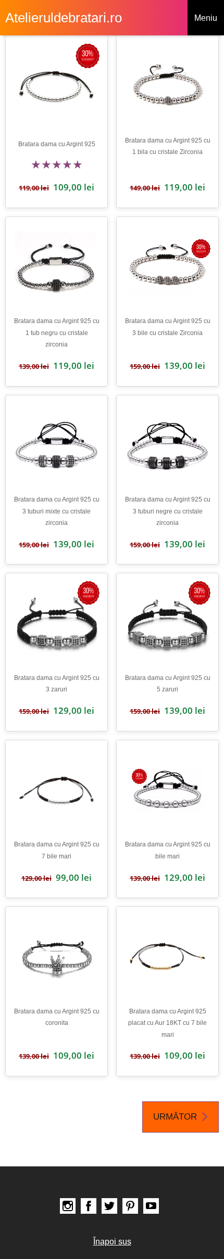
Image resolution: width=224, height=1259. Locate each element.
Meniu (205, 18)
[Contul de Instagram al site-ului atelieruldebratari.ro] (68, 1206)
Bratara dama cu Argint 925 (56, 144)
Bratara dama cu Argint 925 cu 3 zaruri (56, 683)
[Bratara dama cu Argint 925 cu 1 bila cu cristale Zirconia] (167, 87)
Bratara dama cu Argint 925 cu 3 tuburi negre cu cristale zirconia (167, 511)
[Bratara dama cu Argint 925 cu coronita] (56, 957)
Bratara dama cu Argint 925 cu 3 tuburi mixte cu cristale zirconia (56, 511)
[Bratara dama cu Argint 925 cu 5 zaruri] (167, 624)
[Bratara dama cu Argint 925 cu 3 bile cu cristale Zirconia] (167, 268)
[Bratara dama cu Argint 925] (56, 87)
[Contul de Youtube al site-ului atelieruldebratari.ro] (151, 1206)
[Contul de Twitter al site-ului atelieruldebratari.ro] (109, 1206)
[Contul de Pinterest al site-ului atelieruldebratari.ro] (130, 1206)
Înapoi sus (112, 1241)
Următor (175, 1117)
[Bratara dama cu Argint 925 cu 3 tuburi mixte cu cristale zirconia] (56, 446)
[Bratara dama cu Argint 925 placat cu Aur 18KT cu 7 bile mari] (167, 957)
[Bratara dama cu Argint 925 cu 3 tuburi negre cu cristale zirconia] (167, 446)
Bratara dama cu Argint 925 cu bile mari (167, 850)
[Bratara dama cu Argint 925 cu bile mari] (167, 791)
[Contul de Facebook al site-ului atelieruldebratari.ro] (88, 1206)
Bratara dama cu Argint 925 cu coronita (56, 1017)
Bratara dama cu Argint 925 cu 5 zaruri (167, 683)
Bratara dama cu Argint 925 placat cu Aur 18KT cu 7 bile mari (167, 1023)
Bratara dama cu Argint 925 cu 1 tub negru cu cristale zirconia (56, 332)
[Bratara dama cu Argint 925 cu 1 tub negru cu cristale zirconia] (56, 268)
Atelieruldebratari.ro (63, 17)
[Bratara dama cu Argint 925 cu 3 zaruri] (56, 624)
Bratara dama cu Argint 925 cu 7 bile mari (56, 850)
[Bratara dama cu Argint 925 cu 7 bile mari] (56, 791)
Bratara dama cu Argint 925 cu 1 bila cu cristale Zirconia (167, 146)
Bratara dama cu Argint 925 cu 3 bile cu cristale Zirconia (167, 326)
